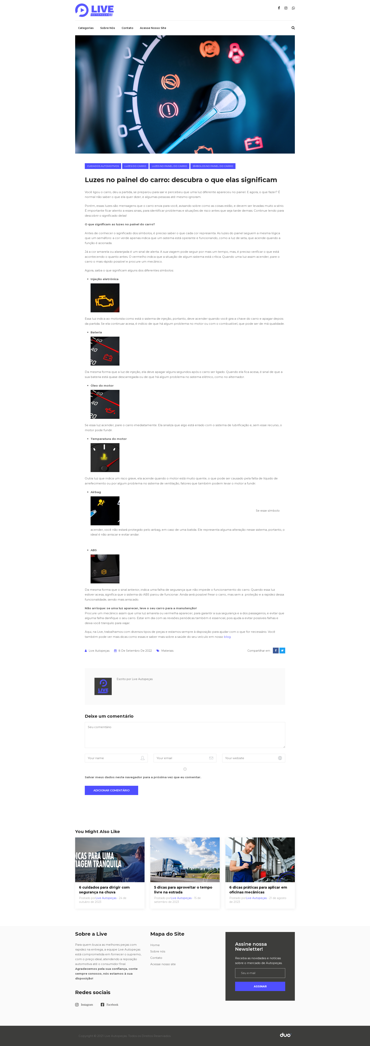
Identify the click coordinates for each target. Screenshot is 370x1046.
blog (227, 637)
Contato (127, 28)
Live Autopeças (99, 650)
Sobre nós (107, 28)
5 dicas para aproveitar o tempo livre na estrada (183, 889)
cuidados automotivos (103, 166)
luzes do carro (135, 166)
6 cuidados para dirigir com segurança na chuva (104, 889)
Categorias (86, 28)
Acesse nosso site (153, 28)
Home (155, 945)
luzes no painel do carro (169, 166)
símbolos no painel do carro (213, 166)
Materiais (167, 650)
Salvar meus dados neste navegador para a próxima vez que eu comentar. (143, 777)
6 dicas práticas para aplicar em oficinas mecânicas (258, 889)
